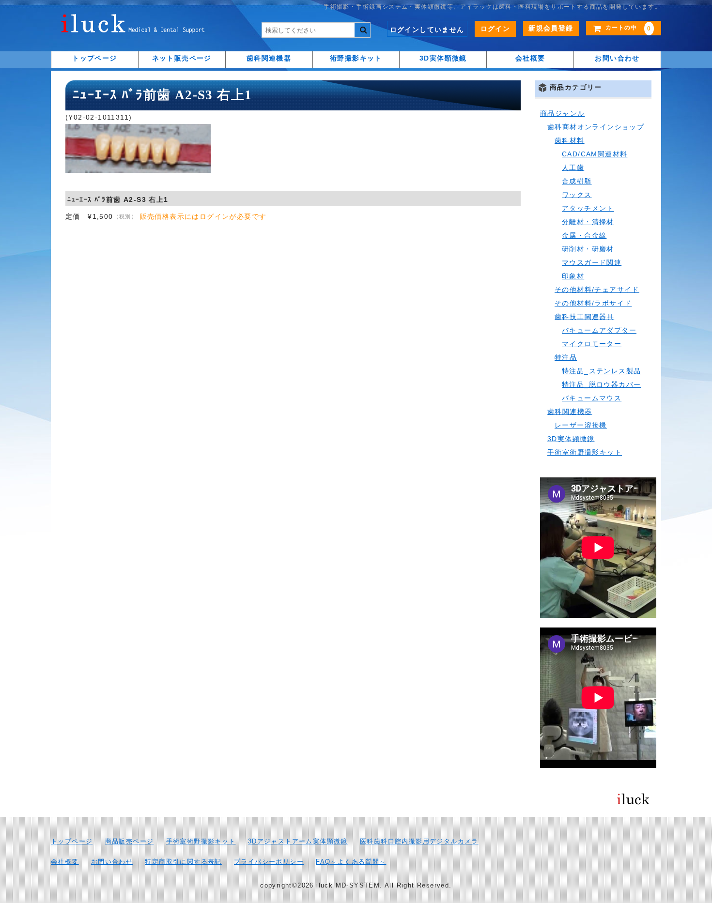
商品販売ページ (129, 841)
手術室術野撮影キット (584, 452)
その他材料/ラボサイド (593, 303)
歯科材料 (570, 140)
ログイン (495, 28)
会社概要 (530, 58)
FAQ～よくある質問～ (351, 861)
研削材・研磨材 (588, 249)
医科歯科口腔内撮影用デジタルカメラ (419, 841)
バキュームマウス (591, 398)
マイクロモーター (591, 344)
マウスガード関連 (591, 262)
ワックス (577, 195)
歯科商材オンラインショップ (595, 127)
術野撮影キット (356, 58)
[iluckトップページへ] (133, 26)
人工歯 (573, 167)
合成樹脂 (577, 181)
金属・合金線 (584, 235)
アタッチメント (588, 208)
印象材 (573, 276)
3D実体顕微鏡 (443, 58)
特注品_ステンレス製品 (601, 371)
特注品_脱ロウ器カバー (601, 384)
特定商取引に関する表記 (183, 861)
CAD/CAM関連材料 (594, 154)
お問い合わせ (617, 58)
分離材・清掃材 (588, 222)
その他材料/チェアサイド (597, 289)
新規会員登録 (550, 28)
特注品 (566, 357)
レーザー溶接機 (581, 425)
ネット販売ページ (182, 58)
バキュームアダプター (599, 330)
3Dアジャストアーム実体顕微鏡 (298, 841)
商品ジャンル (562, 113)
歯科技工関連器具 (584, 317)
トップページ (94, 58)
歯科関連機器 (269, 58)
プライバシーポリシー (269, 861)
